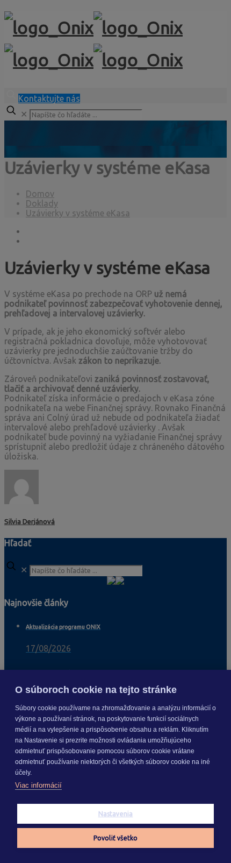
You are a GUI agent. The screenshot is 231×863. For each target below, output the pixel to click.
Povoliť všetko (115, 837)
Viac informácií (38, 785)
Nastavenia (115, 813)
